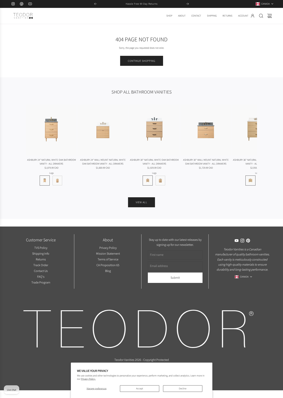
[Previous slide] (95, 4)
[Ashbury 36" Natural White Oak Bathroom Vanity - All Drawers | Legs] (250, 180)
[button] (35, 145)
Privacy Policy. (88, 378)
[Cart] (269, 16)
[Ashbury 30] (154, 130)
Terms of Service (107, 259)
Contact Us (41, 271)
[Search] (261, 16)
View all (141, 202)
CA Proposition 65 (107, 265)
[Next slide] (187, 4)
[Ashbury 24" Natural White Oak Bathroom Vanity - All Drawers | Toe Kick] (57, 180)
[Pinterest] (21, 4)
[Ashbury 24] (51, 130)
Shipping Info (40, 253)
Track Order (40, 265)
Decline (182, 388)
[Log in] (252, 16)
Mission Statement (108, 253)
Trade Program (40, 282)
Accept (139, 388)
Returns (41, 259)
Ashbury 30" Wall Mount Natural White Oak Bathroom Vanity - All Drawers (206, 162)
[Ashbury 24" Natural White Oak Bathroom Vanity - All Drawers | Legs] (44, 180)
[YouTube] (30, 4)
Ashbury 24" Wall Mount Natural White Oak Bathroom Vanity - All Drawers (103, 162)
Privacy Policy (107, 248)
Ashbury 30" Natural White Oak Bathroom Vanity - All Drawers (154, 162)
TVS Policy (40, 248)
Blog (108, 271)
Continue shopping (141, 61)
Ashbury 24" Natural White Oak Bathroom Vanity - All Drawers (51, 162)
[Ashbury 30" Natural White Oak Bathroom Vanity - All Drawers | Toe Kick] (160, 180)
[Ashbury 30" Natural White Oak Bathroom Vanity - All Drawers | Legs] (147, 180)
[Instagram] (13, 4)
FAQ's (40, 276)
